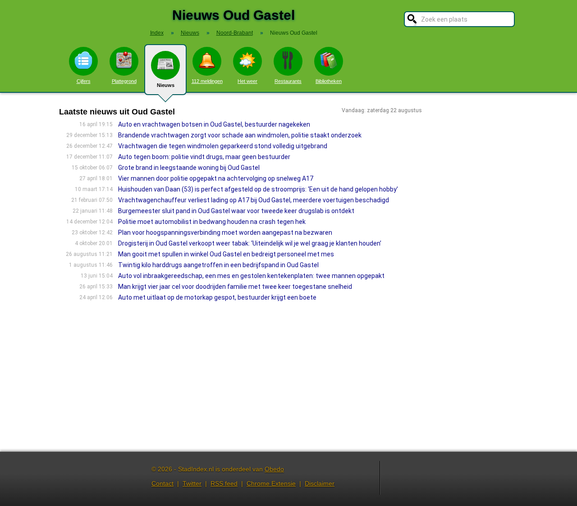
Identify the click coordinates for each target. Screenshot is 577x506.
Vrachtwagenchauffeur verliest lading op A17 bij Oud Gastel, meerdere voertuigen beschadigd (253, 200)
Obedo (274, 469)
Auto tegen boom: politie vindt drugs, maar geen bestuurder (204, 156)
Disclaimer (319, 483)
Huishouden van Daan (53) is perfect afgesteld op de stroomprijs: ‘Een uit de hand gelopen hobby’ (258, 189)
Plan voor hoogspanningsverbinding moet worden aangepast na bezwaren (225, 232)
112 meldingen (207, 81)
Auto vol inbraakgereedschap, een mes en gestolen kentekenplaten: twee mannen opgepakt (251, 275)
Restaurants (288, 81)
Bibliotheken (329, 81)
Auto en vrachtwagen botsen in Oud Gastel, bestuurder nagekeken (214, 124)
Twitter (192, 483)
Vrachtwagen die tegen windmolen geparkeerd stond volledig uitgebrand (222, 146)
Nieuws (165, 85)
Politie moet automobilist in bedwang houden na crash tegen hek (212, 221)
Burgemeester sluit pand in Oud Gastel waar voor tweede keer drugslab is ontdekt (236, 210)
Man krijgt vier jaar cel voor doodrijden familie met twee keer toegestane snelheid (235, 286)
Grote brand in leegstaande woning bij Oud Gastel (189, 167)
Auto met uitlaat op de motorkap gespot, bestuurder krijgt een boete (217, 297)
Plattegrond (124, 81)
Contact (162, 483)
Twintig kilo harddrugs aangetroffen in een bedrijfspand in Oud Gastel (218, 265)
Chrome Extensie (271, 483)
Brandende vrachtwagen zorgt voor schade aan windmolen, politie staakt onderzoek (240, 135)
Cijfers (84, 81)
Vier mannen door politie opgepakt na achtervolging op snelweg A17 (215, 178)
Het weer (247, 81)
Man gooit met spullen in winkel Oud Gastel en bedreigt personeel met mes (226, 254)
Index (157, 33)
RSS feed (224, 483)
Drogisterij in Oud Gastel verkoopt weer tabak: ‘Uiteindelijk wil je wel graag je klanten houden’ (249, 243)
